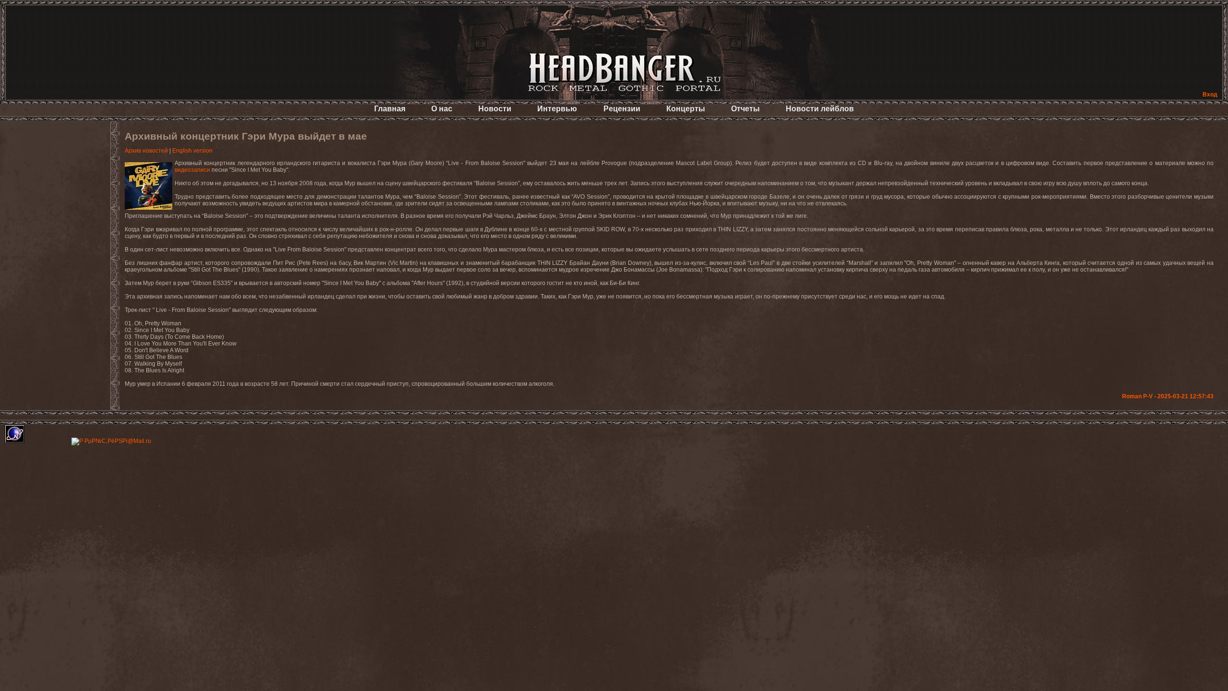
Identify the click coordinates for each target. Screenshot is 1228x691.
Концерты (685, 109)
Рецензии (621, 109)
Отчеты (745, 109)
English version (192, 150)
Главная (389, 109)
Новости (494, 109)
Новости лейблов (820, 109)
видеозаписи (192, 170)
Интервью (557, 109)
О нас (441, 109)
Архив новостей (146, 150)
